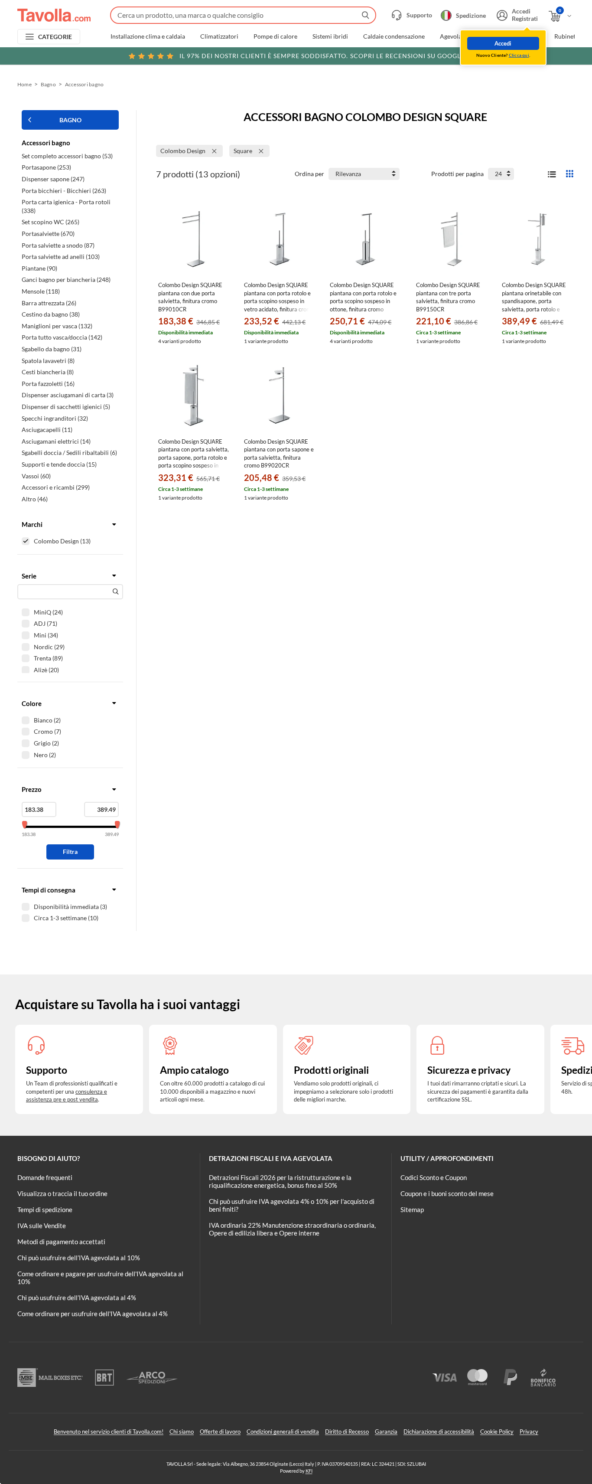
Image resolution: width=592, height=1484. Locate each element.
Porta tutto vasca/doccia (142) (62, 337)
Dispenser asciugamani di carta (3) (68, 395)
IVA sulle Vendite (41, 1225)
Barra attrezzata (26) (49, 303)
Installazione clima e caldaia (148, 36)
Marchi (32, 524)
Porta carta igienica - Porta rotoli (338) (66, 206)
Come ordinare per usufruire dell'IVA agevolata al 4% (92, 1313)
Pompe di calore (275, 36)
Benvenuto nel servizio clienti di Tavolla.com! (108, 1431)
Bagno (48, 84)
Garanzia (386, 1431)
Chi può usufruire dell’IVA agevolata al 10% (78, 1258)
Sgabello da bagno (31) (51, 349)
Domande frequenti (44, 1177)
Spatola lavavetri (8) (48, 360)
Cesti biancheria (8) (48, 372)
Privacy (529, 1431)
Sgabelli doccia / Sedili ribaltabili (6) (69, 452)
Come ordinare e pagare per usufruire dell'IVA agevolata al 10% (100, 1277)
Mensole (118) (41, 291)
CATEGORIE (55, 36)
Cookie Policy (497, 1431)
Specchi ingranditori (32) (55, 418)
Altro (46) (35, 499)
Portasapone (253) (46, 167)
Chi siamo (181, 1431)
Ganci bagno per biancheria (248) (66, 279)
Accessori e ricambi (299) (56, 487)
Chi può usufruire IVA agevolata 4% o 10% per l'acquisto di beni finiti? (291, 1205)
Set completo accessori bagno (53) (67, 156)
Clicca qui (519, 55)
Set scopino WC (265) (50, 222)
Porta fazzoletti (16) (48, 383)
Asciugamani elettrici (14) (56, 441)
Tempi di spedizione (44, 1209)
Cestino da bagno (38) (51, 314)
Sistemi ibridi (330, 36)
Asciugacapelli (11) (47, 429)
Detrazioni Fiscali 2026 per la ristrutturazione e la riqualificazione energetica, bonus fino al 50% (280, 1181)
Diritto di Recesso (347, 1431)
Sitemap (412, 1209)
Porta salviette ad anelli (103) (61, 256)
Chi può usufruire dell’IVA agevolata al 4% (76, 1297)
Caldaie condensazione (394, 36)
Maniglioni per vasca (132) (57, 326)
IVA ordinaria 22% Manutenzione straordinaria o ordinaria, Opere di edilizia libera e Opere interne (292, 1229)
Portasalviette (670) (48, 233)
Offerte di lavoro (220, 1431)
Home (24, 84)
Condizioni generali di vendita (283, 1431)
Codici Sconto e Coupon (433, 1177)
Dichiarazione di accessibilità (438, 1431)
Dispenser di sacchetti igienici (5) (66, 406)
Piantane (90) (39, 268)
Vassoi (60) (36, 476)
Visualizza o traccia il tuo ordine (62, 1193)
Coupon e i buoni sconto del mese (447, 1193)
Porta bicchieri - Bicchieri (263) (64, 190)
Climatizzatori (219, 36)
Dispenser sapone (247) (53, 179)
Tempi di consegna (48, 890)
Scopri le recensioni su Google (322, 55)
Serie (29, 576)
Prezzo (32, 789)
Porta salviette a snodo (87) (58, 245)
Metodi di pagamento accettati (61, 1241)
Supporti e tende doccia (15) (59, 464)
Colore (32, 703)
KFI (309, 1471)
